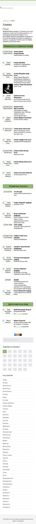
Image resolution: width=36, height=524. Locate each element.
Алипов (28, 291)
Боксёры (5, 394)
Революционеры (7, 484)
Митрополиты (7, 446)
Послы (5, 472)
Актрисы (5, 383)
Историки (5, 429)
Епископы (5, 423)
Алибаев (28, 203)
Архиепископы (7, 385)
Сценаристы (6, 487)
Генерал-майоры (7, 406)
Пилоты (5, 461)
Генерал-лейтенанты (8, 403)
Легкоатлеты (6, 438)
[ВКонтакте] (15, 335)
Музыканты (6, 449)
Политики (5, 467)
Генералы (5, 409)
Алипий (16, 280)
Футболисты (6, 493)
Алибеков (17, 215)
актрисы (18, 326)
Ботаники (5, 400)
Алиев (20, 225)
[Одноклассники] (18, 335)
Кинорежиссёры (7, 432)
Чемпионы (6, 501)
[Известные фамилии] (6, 8)
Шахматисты (6, 504)
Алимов (16, 259)
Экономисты (6, 507)
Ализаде (17, 237)
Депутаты (5, 414)
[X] (20, 335)
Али (20, 191)
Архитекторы (6, 388)
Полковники (6, 469)
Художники (6, 498)
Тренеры (5, 490)
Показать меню (31, 3)
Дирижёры (6, 417)
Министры (6, 443)
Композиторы (7, 435)
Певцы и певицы (7, 455)
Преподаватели (7, 481)
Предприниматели (8, 478)
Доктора (5, 420)
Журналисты (6, 426)
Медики (5, 440)
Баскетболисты (7, 391)
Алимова (17, 270)
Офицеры (5, 452)
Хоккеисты (6, 495)
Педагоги (5, 458)
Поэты (4, 475)
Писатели (5, 464)
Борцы (5, 397)
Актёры (5, 380)
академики (19, 314)
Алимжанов (18, 248)
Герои (4, 412)
